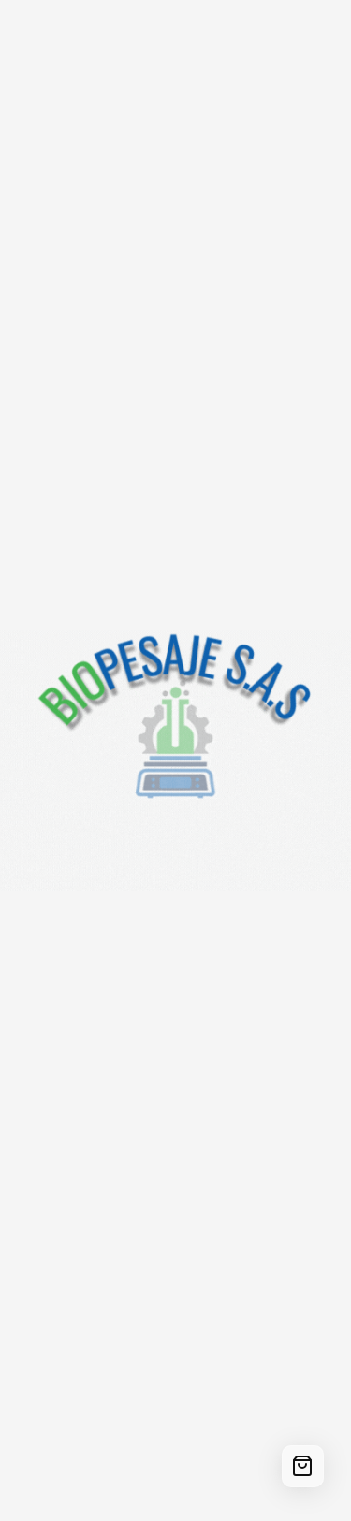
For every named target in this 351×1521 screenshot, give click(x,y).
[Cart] (303, 1466)
